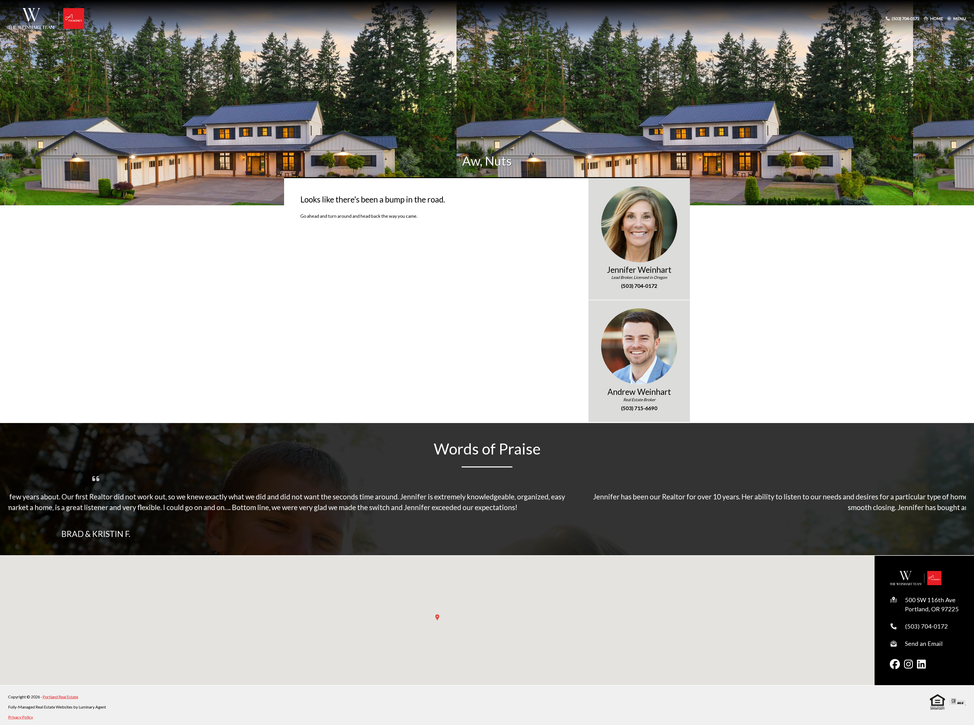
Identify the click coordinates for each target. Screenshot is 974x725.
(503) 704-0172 (926, 626)
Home (936, 18)
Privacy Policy (20, 717)
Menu (959, 18)
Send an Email (924, 643)
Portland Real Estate (60, 696)
